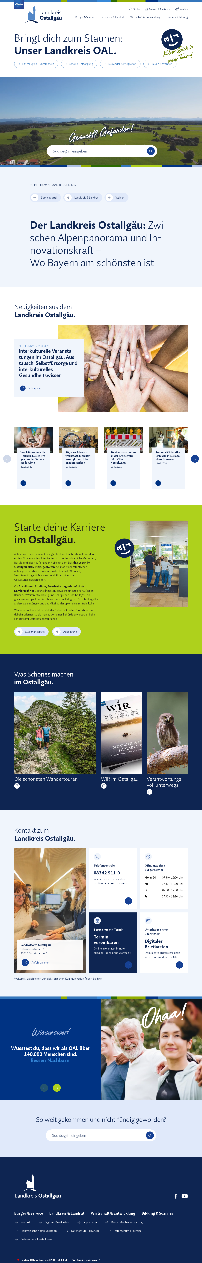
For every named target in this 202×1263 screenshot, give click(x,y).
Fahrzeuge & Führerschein (38, 64)
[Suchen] (151, 151)
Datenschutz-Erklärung (85, 1231)
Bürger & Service (28, 1213)
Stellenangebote (35, 631)
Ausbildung (70, 631)
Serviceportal (49, 197)
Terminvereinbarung (88, 1259)
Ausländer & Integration (122, 64)
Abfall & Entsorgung (81, 64)
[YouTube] (184, 1196)
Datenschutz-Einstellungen (37, 1239)
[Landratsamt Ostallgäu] (38, 1186)
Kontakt (25, 1222)
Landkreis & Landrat (86, 197)
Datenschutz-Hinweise (128, 1231)
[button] (7, 459)
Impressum (90, 1222)
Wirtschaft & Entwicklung (113, 1213)
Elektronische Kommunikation (39, 1231)
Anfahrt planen (40, 962)
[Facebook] (176, 1196)
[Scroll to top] (194, 1244)
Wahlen (120, 197)
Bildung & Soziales (157, 1213)
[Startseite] (43, 14)
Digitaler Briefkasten (57, 1222)
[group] (55, 740)
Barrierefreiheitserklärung (127, 1222)
